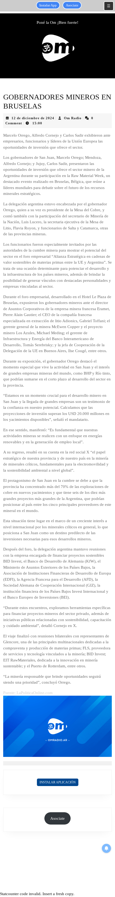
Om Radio (73, 118)
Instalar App (48, 5)
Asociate (72, 5)
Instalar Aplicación (58, 782)
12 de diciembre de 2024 (32, 118)
